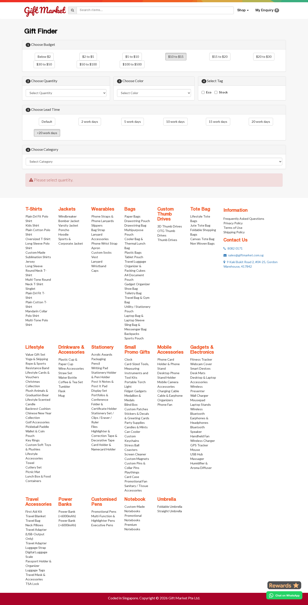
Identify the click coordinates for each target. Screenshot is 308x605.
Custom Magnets (136, 459)
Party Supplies (134, 422)
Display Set (99, 390)
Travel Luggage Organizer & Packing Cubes (135, 266)
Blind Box (131, 404)
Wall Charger (199, 395)
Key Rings (32, 440)
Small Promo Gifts (137, 350)
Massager (197, 459)
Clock (128, 359)
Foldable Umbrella (169, 506)
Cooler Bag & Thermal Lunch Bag (134, 243)
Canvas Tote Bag (202, 239)
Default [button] (47, 121)
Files (94, 427)
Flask (61, 391)
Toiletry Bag (133, 293)
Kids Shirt (32, 225)
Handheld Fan (199, 436)
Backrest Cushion (38, 408)
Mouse (195, 450)
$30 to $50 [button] (44, 64)
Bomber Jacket (68, 221)
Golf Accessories (37, 422)
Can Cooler (132, 431)
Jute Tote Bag (200, 225)
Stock (223, 92)
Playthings (131, 472)
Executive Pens (102, 525)
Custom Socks (101, 252)
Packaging (98, 359)
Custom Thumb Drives (165, 214)
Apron (95, 248)
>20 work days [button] (47, 133)
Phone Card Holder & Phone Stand (168, 363)
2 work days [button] (89, 121)
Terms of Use (232, 227)
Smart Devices (200, 368)
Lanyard (96, 261)
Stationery (102, 347)
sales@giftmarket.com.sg (245, 255)
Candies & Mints (136, 427)
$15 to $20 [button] (220, 56)
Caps (95, 270)
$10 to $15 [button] (176, 56)
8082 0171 (234, 248)
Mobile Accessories (170, 350)
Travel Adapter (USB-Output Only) (36, 534)
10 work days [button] (175, 121)
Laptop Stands (200, 404)
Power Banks (65, 502)
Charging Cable (168, 391)
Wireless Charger (202, 441)
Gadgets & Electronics (202, 350)
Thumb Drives (167, 240)
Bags (130, 209)
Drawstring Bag (135, 225)
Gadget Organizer (137, 284)
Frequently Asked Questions (243, 218)
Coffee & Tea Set (70, 382)
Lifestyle (34, 347)
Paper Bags (132, 216)
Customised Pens (104, 502)
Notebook (134, 500)
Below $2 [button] (44, 56)
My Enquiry (266, 10)
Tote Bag (200, 209)
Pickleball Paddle (37, 427)
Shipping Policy (234, 232)
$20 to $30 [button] (263, 56)
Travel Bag (32, 520)
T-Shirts (33, 209)
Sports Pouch (134, 338)
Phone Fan (164, 404)
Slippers (97, 225)
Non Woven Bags (202, 243)
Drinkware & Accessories (71, 350)
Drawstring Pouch (137, 221)
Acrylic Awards (101, 354)
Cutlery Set (33, 467)
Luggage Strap (35, 547)
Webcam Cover (201, 364)
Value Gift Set (35, 354)
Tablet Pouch (133, 257)
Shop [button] (241, 10)
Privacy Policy (233, 223)
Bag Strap (98, 230)
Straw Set (65, 373)
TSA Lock (32, 584)
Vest (94, 257)
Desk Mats (197, 373)
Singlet (30, 288)
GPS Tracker (199, 445)
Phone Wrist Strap (104, 243)
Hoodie (63, 234)
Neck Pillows (34, 525)
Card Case (131, 477)
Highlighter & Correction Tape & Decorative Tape (104, 435)
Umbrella (166, 500)
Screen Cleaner (135, 454)
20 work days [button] (261, 121)
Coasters (131, 450)
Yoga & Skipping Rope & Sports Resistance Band (37, 363)
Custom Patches (136, 409)
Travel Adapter (36, 543)
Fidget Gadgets (135, 391)
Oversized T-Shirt (38, 239)
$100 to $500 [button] (132, 64)
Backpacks (131, 334)
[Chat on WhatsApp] (284, 595)
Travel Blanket (35, 516)
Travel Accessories (38, 502)
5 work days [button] (132, 121)
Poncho (63, 230)
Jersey (30, 261)
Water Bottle (67, 377)
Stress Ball (131, 445)
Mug (61, 395)
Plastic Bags (133, 252)
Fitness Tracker (201, 359)
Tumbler (64, 386)
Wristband (98, 266)
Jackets (67, 209)
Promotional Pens (103, 511)
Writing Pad (99, 368)
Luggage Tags (35, 570)
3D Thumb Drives (169, 226)
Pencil (95, 363)
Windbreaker (67, 216)
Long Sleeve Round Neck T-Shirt (35, 270)
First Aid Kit (33, 511)
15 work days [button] (218, 121)
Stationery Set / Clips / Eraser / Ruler (102, 417)
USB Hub (196, 454)
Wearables (102, 209)
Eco (208, 92)
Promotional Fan (135, 481)
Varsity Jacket (68, 225)
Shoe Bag (131, 288)
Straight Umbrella (169, 511)
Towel (29, 463)
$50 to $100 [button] (88, 64)
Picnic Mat (32, 472)
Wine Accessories (71, 368)
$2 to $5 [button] (88, 56)
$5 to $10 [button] (132, 56)
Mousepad (197, 400)
